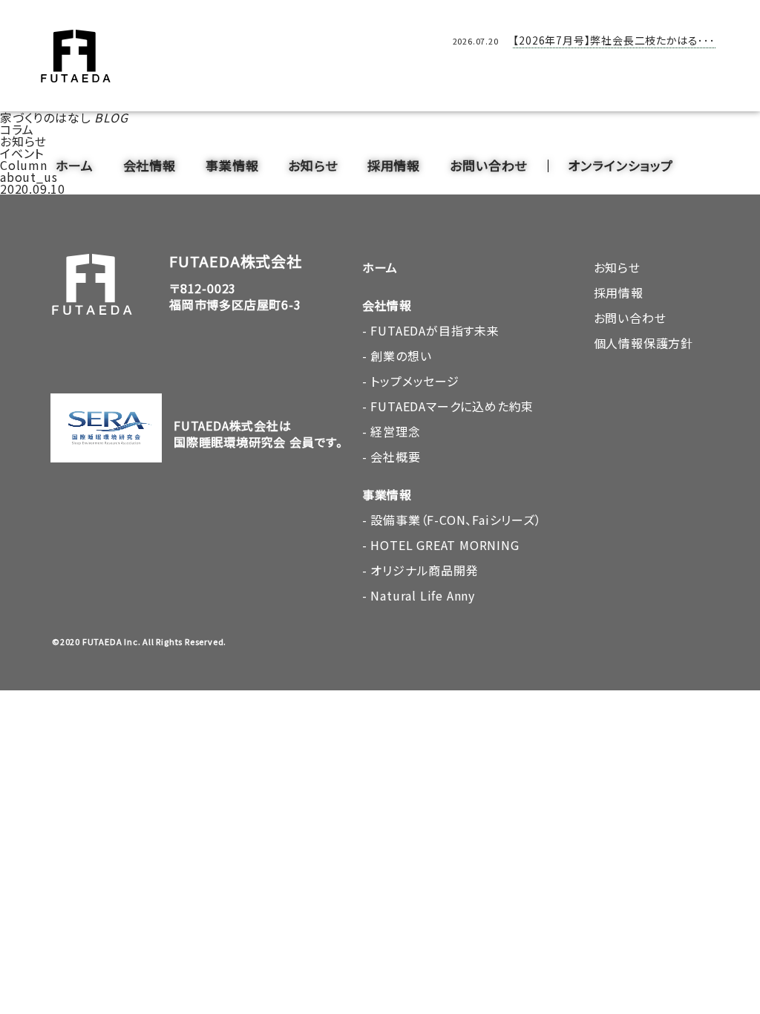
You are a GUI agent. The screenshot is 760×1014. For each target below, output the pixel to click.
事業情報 (232, 165)
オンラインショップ (620, 165)
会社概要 (395, 456)
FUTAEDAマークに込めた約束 (452, 406)
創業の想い (400, 355)
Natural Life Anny (422, 595)
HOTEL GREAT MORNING (444, 545)
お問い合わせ (488, 165)
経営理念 (395, 431)
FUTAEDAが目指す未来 (434, 330)
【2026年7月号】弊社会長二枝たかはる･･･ (614, 40)
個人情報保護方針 (643, 343)
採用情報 (393, 165)
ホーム (75, 165)
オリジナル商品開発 (424, 570)
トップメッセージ (414, 381)
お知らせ (312, 165)
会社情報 (149, 165)
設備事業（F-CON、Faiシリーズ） (455, 520)
